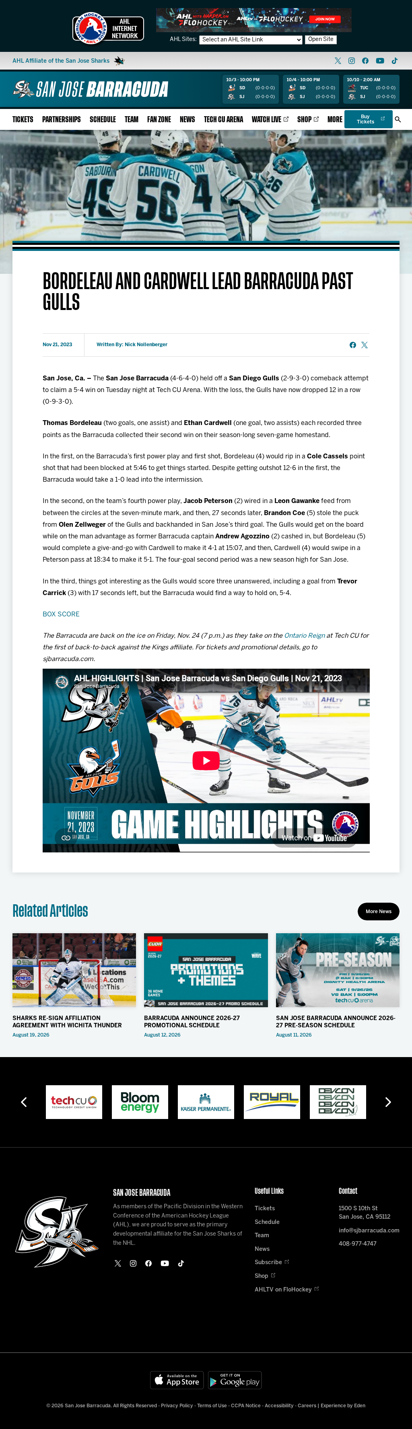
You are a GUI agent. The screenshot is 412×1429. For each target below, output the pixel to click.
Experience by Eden (343, 1406)
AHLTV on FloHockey (283, 1290)
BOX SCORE (61, 615)
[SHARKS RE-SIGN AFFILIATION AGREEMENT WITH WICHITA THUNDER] (74, 970)
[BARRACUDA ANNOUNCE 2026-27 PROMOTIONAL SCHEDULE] (206, 970)
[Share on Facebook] (353, 345)
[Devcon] (338, 1102)
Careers (307, 1406)
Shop (304, 119)
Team (131, 119)
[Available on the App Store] (177, 1380)
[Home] (90, 89)
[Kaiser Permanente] (206, 1102)
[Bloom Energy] (140, 1102)
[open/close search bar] (398, 119)
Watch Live (266, 119)
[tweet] (364, 345)
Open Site (321, 39)
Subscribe (268, 1262)
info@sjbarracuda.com (369, 1231)
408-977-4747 (358, 1244)
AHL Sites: (184, 39)
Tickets (22, 119)
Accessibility (279, 1406)
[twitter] (338, 61)
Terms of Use (212, 1406)
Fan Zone (159, 119)
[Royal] (272, 1102)
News (187, 119)
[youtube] (380, 61)
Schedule (103, 119)
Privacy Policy (177, 1406)
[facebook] (365, 61)
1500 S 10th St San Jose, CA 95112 (364, 1213)
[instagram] (351, 61)
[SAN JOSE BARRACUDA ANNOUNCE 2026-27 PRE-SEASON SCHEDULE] (338, 970)
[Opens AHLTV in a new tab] (254, 20)
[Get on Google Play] (235, 1380)
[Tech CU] (74, 1102)
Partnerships (61, 119)
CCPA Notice (246, 1406)
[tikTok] (395, 61)
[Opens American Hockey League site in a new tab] (108, 28)
